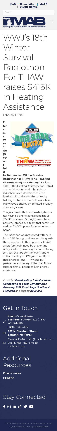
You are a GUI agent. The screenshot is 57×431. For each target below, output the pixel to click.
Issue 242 (36, 290)
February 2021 (12, 287)
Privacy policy (12, 373)
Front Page (29, 287)
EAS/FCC (8, 378)
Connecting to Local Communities (25, 283)
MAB (13, 4)
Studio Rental (29, 7)
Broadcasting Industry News (33, 280)
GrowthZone (41, 426)
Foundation (27, 4)
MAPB (43, 4)
